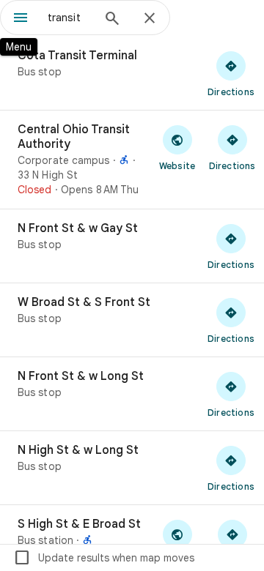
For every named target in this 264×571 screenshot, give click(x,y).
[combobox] (70, 17)
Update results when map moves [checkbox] (103, 558)
